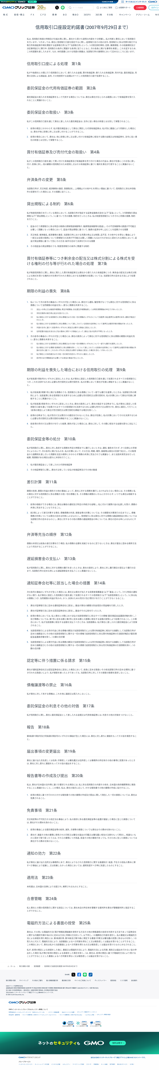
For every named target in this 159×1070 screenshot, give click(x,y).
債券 (54, 15)
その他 (131, 1064)
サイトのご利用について (83, 980)
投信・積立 (19, 15)
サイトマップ (23, 980)
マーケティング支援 (78, 1064)
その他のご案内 (37, 980)
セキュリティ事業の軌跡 (103, 1014)
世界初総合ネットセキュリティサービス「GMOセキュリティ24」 (27, 1012)
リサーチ (88, 1064)
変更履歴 (37, 966)
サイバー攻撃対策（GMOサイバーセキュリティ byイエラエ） (39, 1014)
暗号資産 (112, 1064)
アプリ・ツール (143, 14)
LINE (63, 7)
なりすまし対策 (89, 1014)
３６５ (99, 15)
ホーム (12, 966)
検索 (70, 7)
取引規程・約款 (24, 966)
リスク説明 (123, 980)
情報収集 (96, 1064)
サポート (125, 8)
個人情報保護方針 (52, 980)
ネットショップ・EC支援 (42, 1064)
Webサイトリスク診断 (68, 1012)
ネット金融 (104, 1064)
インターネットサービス (25, 1064)
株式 (5, 15)
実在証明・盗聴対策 (14, 1014)
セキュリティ (66, 1064)
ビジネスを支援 (55, 1064)
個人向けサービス (122, 1064)
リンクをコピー (90, 974)
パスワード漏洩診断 (53, 1012)
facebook (79, 974)
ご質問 (106, 8)
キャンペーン (125, 15)
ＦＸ (32, 15)
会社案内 (134, 980)
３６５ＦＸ (87, 15)
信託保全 (113, 980)
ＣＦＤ (43, 15)
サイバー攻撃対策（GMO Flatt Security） (71, 1014)
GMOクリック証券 (24, 8)
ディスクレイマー (101, 980)
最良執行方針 (66, 980)
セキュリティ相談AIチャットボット (87, 1012)
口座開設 (140, 8)
